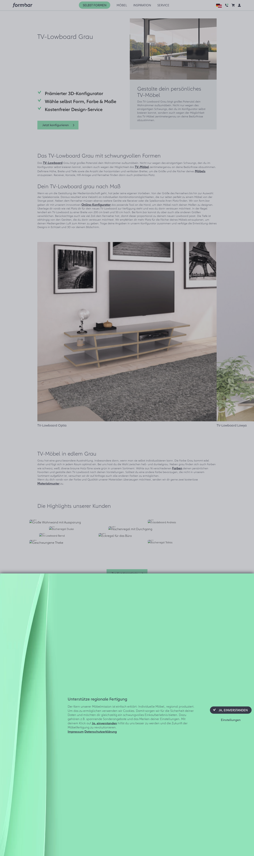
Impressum (76, 731)
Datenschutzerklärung (100, 731)
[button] (231, 710)
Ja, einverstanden (104, 723)
